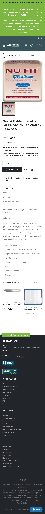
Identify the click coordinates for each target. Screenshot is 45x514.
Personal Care (7, 427)
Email (7, 181)
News (4, 404)
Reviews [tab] (5, 193)
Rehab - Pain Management (12, 429)
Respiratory (6, 452)
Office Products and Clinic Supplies (14, 302)
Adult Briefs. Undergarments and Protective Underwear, (20, 149)
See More (36, 156)
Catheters (6, 449)
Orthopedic (6, 435)
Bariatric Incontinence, (29, 153)
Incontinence (7, 424)
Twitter (17, 178)
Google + (36, 178)
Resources (6, 398)
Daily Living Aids (8, 432)
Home (3, 54)
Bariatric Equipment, (10, 153)
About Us (5, 384)
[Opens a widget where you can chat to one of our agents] (36, 510)
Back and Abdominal (30, 307)
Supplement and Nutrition (11, 466)
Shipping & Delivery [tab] (10, 202)
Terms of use (7, 395)
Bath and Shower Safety (11, 461)
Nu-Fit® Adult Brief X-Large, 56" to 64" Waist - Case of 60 (21, 125)
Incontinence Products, (12, 156)
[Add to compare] (31, 169)
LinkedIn (27, 178)
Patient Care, (27, 156)
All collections (7, 464)
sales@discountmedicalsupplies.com (15, 357)
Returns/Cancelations (10, 387)
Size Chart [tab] (6, 197)
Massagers (6, 458)
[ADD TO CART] (17, 293)
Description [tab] (7, 188)
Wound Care (7, 415)
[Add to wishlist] (25, 169)
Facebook (8, 178)
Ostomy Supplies (8, 418)
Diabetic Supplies (8, 421)
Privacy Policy (7, 392)
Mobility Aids (7, 446)
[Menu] (4, 45)
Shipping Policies (8, 389)
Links (30, 38)
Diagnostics (6, 455)
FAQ (3, 401)
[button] (35, 282)
